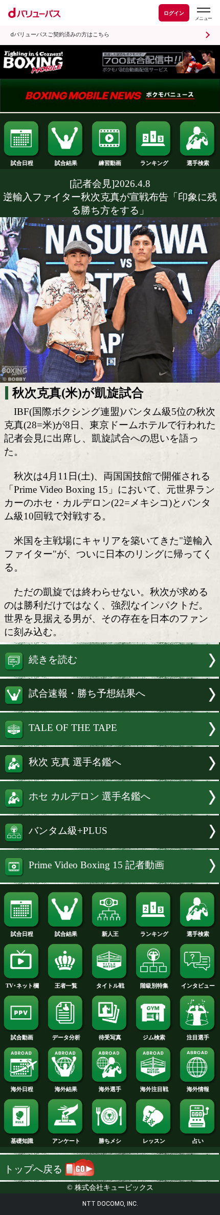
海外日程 (22, 1089)
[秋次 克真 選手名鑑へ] (110, 776)
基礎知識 (22, 1141)
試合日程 (22, 163)
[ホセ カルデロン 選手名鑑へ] (110, 810)
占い (198, 1141)
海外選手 (110, 1089)
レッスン (154, 1141)
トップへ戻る (34, 1169)
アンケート (66, 1141)
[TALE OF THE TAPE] (110, 742)
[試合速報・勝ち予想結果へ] (110, 707)
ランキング (154, 163)
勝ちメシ (110, 1141)
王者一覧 (66, 985)
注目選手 (198, 1037)
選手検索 (198, 163)
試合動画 (22, 1037)
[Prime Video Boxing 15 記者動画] (110, 879)
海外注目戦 (154, 1089)
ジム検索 (154, 1037)
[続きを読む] (110, 673)
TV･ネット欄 (22, 985)
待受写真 (110, 1037)
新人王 (110, 934)
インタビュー (198, 985)
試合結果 (66, 163)
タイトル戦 (110, 985)
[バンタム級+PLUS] (110, 845)
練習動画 (110, 163)
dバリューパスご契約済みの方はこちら (59, 34)
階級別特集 (154, 985)
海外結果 (66, 1089)
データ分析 (66, 1037)
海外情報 (198, 1089)
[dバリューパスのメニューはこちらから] (203, 14)
